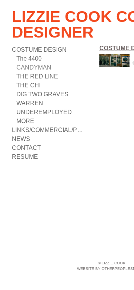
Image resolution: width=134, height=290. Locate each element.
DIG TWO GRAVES (42, 94)
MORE (25, 121)
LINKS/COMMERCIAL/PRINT (49, 130)
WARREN (29, 103)
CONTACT (26, 148)
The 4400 (29, 58)
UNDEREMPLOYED (44, 112)
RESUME (25, 157)
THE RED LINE (37, 76)
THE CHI (28, 85)
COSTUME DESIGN (39, 49)
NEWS (21, 139)
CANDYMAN (33, 67)
